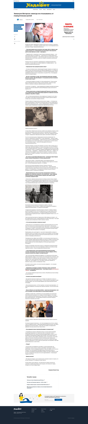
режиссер (15, 30)
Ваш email (46, 399)
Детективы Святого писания (68, 36)
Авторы (44, 9)
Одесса (15, 28)
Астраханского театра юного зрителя (39, 104)
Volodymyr (21, 19)
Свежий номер (35, 9)
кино (21, 28)
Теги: (14, 23)
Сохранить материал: (17, 41)
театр (18, 28)
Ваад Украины (49, 9)
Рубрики (16, 9)
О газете (40, 9)
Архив (54, 9)
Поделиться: (16, 34)
